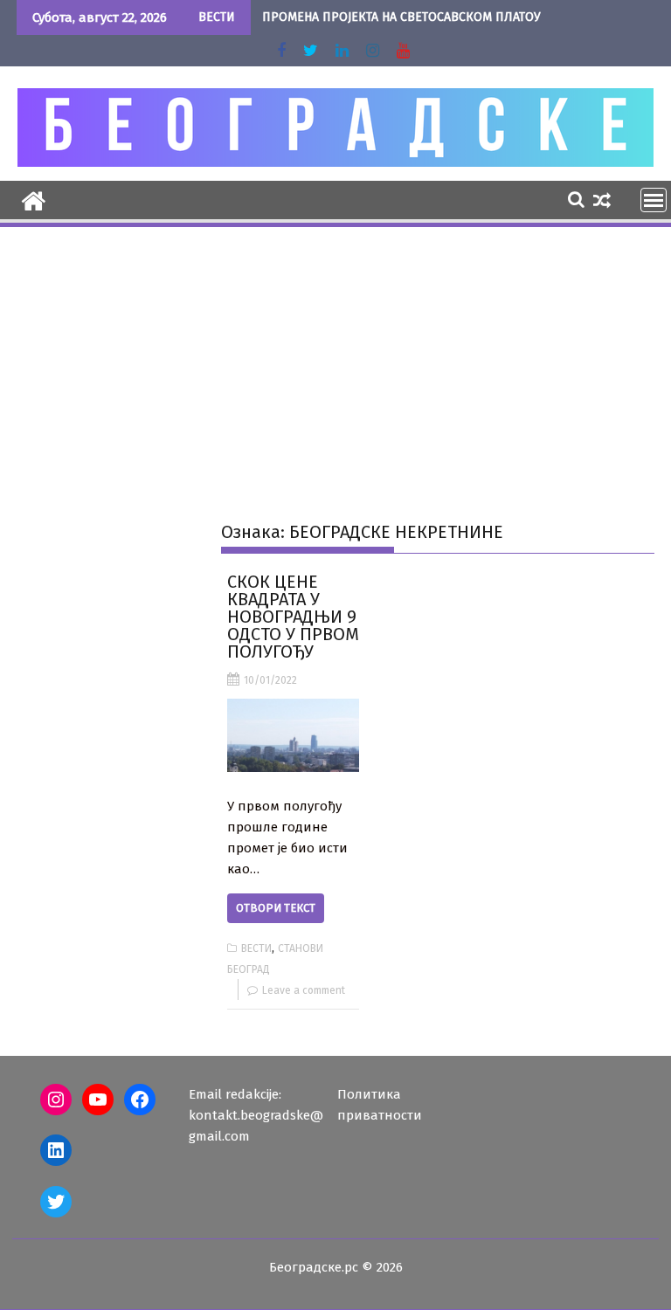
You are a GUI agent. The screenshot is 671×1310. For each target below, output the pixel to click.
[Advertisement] (335, 360)
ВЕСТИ (256, 948)
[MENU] (653, 200)
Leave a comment (303, 990)
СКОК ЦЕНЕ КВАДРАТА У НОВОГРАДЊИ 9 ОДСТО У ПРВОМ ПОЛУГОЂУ (293, 616)
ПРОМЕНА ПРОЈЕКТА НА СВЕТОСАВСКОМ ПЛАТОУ (401, 17)
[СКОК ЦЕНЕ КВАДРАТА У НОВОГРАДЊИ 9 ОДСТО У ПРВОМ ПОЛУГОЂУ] (293, 735)
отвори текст (275, 907)
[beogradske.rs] (33, 199)
